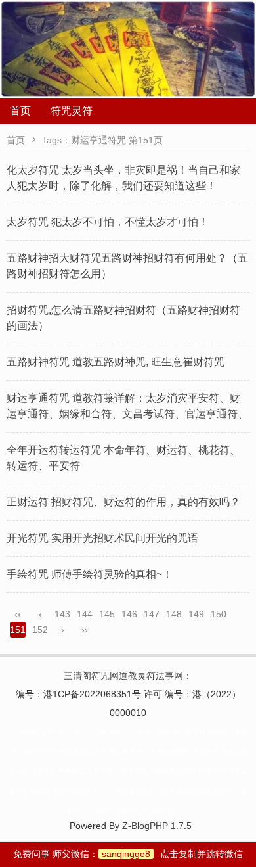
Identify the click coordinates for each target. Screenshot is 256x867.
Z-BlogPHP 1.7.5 (157, 825)
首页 (20, 110)
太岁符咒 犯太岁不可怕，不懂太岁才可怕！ (108, 221)
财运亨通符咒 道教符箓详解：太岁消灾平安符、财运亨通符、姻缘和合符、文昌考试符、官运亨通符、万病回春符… (127, 413)
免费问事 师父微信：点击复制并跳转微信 (128, 854)
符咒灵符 (72, 110)
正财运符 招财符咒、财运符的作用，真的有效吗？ (123, 501)
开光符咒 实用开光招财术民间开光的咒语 (102, 538)
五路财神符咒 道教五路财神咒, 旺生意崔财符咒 (115, 361)
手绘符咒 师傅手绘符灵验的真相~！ (90, 574)
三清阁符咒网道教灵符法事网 (123, 675)
